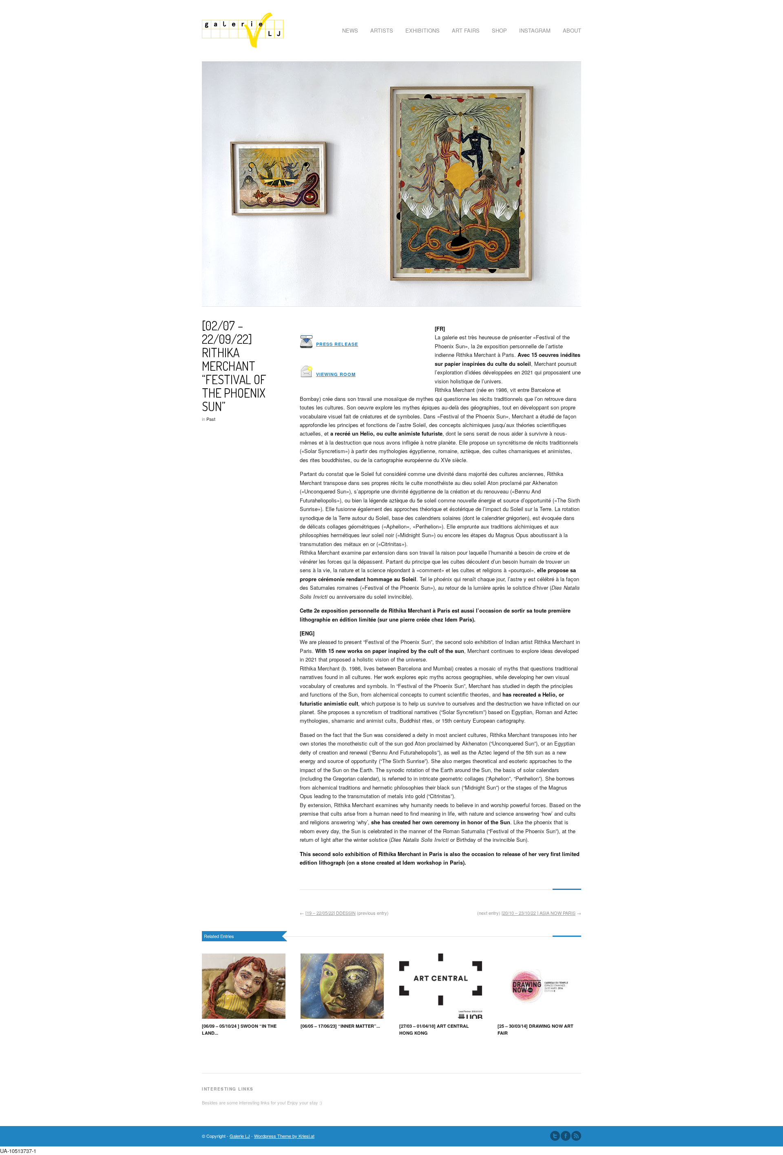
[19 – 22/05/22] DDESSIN (330, 912)
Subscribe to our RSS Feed (576, 1136)
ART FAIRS (466, 30)
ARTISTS (381, 30)
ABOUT (572, 30)
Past (210, 419)
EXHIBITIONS (422, 30)
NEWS (350, 30)
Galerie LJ (240, 1136)
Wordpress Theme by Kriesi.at (284, 1136)
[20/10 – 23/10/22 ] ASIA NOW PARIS (538, 912)
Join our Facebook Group (566, 1136)
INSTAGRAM (535, 30)
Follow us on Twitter (555, 1136)
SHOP (499, 30)
